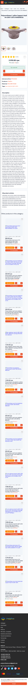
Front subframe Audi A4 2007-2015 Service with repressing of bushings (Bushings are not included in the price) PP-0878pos (14, 525)
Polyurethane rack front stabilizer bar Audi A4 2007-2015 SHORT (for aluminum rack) (13, 454)
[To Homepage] (9, 2)
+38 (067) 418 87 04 (5, 654)
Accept (14, 683)
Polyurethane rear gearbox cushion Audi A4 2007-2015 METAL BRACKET (14, 382)
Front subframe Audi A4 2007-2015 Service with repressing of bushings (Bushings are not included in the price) (14, 490)
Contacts (3, 640)
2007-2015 (22, 8)
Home (2, 8)
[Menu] (2, 2)
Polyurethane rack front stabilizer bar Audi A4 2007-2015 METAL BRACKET (13, 419)
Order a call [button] (3, 659)
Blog (2, 627)
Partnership (3, 638)
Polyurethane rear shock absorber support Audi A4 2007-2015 (13, 595)
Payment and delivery (6, 635)
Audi (15, 8)
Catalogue (7, 8)
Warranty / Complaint (6, 631)
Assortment (3, 625)
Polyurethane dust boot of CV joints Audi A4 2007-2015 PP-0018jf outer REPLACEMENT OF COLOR (14, 561)
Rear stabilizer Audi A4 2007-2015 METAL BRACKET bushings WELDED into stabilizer (13, 348)
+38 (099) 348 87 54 (5, 656)
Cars (12, 8)
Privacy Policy (12, 680)
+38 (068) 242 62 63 (5, 657)
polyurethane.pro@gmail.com (9, 663)
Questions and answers (6, 633)
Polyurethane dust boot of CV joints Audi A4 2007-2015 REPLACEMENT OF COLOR (12, 241)
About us (3, 629)
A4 (18, 8)
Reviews (3, 642)
